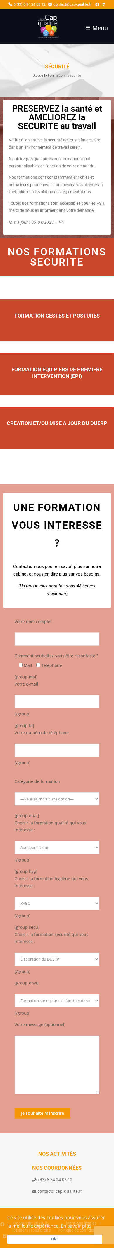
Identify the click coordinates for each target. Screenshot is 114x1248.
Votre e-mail (26, 684)
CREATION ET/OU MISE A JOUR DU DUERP (57, 423)
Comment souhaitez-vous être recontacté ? (56, 655)
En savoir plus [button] (76, 1226)
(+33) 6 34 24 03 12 (29, 4)
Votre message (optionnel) (40, 1024)
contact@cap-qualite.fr (72, 4)
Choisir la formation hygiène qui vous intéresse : (51, 882)
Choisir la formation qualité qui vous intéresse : (50, 826)
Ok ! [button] (54, 1239)
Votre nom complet (33, 621)
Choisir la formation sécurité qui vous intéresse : (51, 938)
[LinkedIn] (103, 4)
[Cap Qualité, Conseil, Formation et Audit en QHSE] (34, 28)
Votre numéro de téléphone (42, 732)
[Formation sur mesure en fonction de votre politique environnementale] (57, 997)
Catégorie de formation (37, 781)
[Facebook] (97, 4)
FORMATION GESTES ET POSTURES (57, 316)
